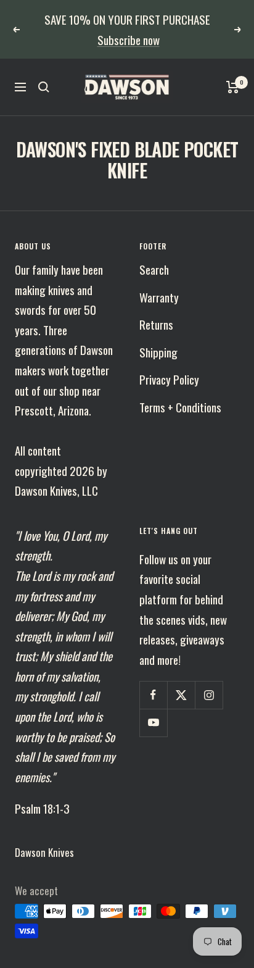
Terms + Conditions (180, 386)
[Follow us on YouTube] (153, 703)
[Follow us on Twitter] (181, 675)
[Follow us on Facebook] (153, 675)
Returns (156, 304)
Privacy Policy (169, 359)
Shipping (158, 331)
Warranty (159, 276)
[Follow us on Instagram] (209, 675)
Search (154, 249)
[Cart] (232, 67)
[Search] (43, 67)
